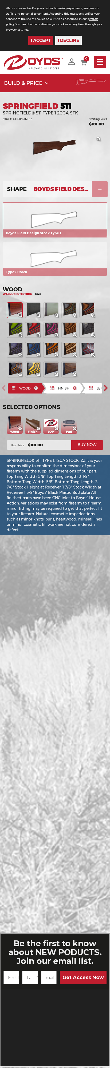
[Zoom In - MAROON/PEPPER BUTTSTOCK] (94, 356)
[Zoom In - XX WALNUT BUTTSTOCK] (76, 376)
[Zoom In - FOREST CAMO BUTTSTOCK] (76, 317)
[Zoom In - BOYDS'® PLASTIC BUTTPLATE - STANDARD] (76, 430)
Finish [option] (63, 388)
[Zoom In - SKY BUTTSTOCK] (40, 356)
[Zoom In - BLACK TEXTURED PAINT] (40, 317)
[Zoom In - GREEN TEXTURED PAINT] (58, 317)
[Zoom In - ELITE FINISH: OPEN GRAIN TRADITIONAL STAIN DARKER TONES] (40, 430)
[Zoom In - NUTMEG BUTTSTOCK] (76, 336)
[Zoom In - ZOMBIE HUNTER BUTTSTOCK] (22, 336)
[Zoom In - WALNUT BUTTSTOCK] (22, 317)
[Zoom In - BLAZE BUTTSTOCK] (58, 356)
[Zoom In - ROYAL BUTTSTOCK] (22, 356)
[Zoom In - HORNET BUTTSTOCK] (40, 376)
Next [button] (107, 388)
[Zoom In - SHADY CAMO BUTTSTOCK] (22, 376)
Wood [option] (25, 388)
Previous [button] (5, 388)
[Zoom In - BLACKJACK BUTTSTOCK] (58, 336)
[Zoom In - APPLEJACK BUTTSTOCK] (40, 336)
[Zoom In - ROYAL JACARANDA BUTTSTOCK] (94, 317)
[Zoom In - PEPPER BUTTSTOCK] (94, 336)
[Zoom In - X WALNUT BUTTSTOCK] (58, 376)
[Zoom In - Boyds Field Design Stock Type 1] (100, 140)
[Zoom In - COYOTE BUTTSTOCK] (76, 356)
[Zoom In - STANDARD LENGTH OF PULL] (58, 430)
